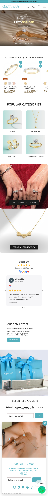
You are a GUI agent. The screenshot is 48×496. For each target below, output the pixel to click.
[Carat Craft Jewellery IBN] (24, 355)
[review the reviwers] (10, 287)
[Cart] (39, 6)
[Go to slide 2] (24, 307)
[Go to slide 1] (22, 307)
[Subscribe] (36, 479)
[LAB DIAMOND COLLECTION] (24, 186)
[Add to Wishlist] (20, 66)
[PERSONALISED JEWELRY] (24, 231)
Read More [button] (13, 303)
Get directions (13, 339)
